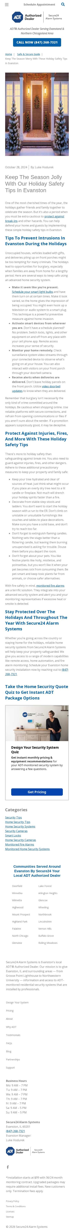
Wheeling (43, 907)
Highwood (17, 907)
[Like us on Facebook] (7, 1168)
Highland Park (19, 921)
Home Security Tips (17, 822)
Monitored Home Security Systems (27, 849)
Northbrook (44, 914)
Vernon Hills (44, 928)
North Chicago (20, 935)
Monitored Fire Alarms (19, 844)
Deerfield (17, 886)
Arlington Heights (47, 893)
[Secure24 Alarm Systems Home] (37, 17)
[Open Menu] (6, 5)
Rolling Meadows (47, 942)
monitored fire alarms (50, 586)
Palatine (16, 928)
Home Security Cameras (20, 840)
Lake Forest (45, 886)
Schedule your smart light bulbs (32, 292)
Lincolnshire (45, 921)
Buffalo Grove (46, 935)
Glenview (17, 942)
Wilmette (17, 900)
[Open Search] (63, 4)
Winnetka (17, 893)
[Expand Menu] (37, 24)
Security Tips (13, 817)
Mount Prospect (21, 914)
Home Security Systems (20, 826)
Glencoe (42, 900)
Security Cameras (16, 831)
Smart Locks (13, 835)
